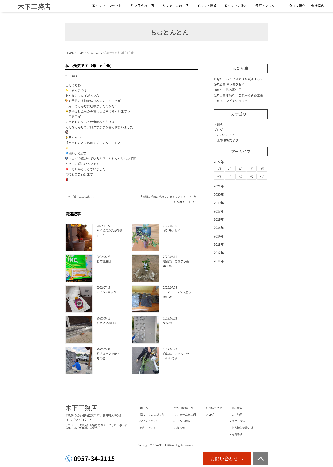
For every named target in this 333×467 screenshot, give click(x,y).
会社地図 (237, 414)
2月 (230, 168)
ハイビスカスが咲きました (244, 79)
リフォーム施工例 (176, 5)
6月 (219, 176)
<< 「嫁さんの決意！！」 (82, 196)
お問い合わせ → (227, 458)
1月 (219, 168)
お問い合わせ (214, 408)
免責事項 (237, 434)
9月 (251, 176)
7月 (230, 176)
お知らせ (220, 124)
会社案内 (317, 5)
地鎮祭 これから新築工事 (244, 95)
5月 (262, 168)
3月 (241, 168)
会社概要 (237, 408)
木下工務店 (34, 6)
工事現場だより (227, 140)
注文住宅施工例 (142, 5)
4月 (251, 168)
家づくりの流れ (235, 5)
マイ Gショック (106, 292)
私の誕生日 (104, 261)
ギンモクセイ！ (173, 230)
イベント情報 (207, 5)
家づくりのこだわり (152, 414)
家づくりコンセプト (107, 5)
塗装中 (167, 323)
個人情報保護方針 (242, 427)
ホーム (144, 408)
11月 (262, 176)
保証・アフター (266, 5)
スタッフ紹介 (295, 5)
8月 (241, 176)
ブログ (218, 129)
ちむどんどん (226, 135)
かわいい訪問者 (107, 323)
